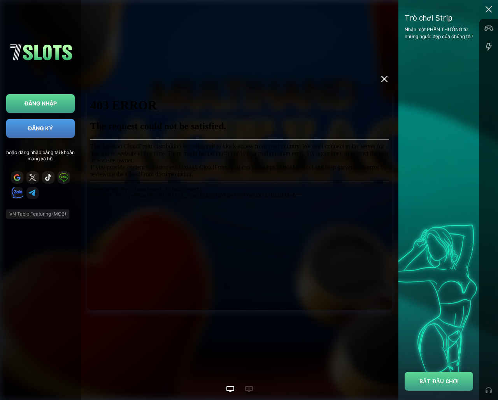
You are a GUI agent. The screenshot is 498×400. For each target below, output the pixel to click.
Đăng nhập (41, 103)
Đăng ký (40, 128)
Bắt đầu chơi (439, 381)
